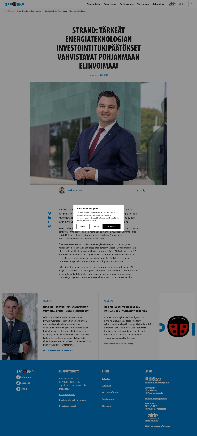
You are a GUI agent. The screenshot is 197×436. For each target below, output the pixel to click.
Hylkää (96, 226)
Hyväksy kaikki (112, 226)
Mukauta (83, 226)
